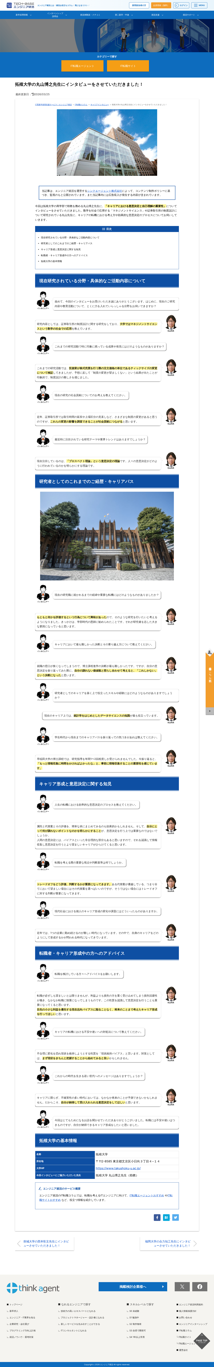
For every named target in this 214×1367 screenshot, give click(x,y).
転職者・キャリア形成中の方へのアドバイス (64, 255)
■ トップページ (14, 1304)
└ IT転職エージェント (187, 1343)
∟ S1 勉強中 (133, 1317)
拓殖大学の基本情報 (51, 261)
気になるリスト (81, 5)
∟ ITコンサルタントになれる (72, 1330)
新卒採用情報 (22, 15)
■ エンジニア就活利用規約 (189, 1304)
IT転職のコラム (81, 104)
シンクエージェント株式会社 (104, 190)
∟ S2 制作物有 (134, 1324)
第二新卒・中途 (122, 15)
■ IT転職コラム (184, 1330)
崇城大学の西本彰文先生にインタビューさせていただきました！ (46, 1243)
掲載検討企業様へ (133, 1287)
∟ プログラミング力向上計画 (21, 1330)
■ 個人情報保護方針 (186, 1311)
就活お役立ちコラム (64, 5)
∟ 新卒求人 (12, 1311)
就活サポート (189, 15)
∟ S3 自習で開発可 (136, 1330)
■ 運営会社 (182, 1350)
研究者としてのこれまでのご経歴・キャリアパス (66, 243)
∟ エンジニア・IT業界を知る (21, 1317)
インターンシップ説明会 (55, 15)
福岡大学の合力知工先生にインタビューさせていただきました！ (168, 1243)
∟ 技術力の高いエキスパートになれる (77, 1311)
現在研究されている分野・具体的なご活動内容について (70, 237)
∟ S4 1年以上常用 (136, 1337)
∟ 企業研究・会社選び (18, 1324)
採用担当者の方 (139, 5)
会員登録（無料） (161, 5)
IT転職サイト (128, 66)
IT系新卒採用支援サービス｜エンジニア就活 (53, 104)
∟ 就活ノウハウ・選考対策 (20, 1337)
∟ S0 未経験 (133, 1311)
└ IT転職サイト (183, 1337)
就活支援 (155, 15)
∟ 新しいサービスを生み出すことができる (79, 1324)
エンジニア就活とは (45, 5)
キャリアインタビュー (99, 104)
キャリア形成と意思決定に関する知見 (61, 249)
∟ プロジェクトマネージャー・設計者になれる (81, 1317)
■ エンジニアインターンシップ (191, 1324)
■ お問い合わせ (184, 1317)
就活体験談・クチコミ (90, 15)
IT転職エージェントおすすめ (147, 1195)
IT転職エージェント (82, 66)
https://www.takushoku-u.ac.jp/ (118, 1168)
